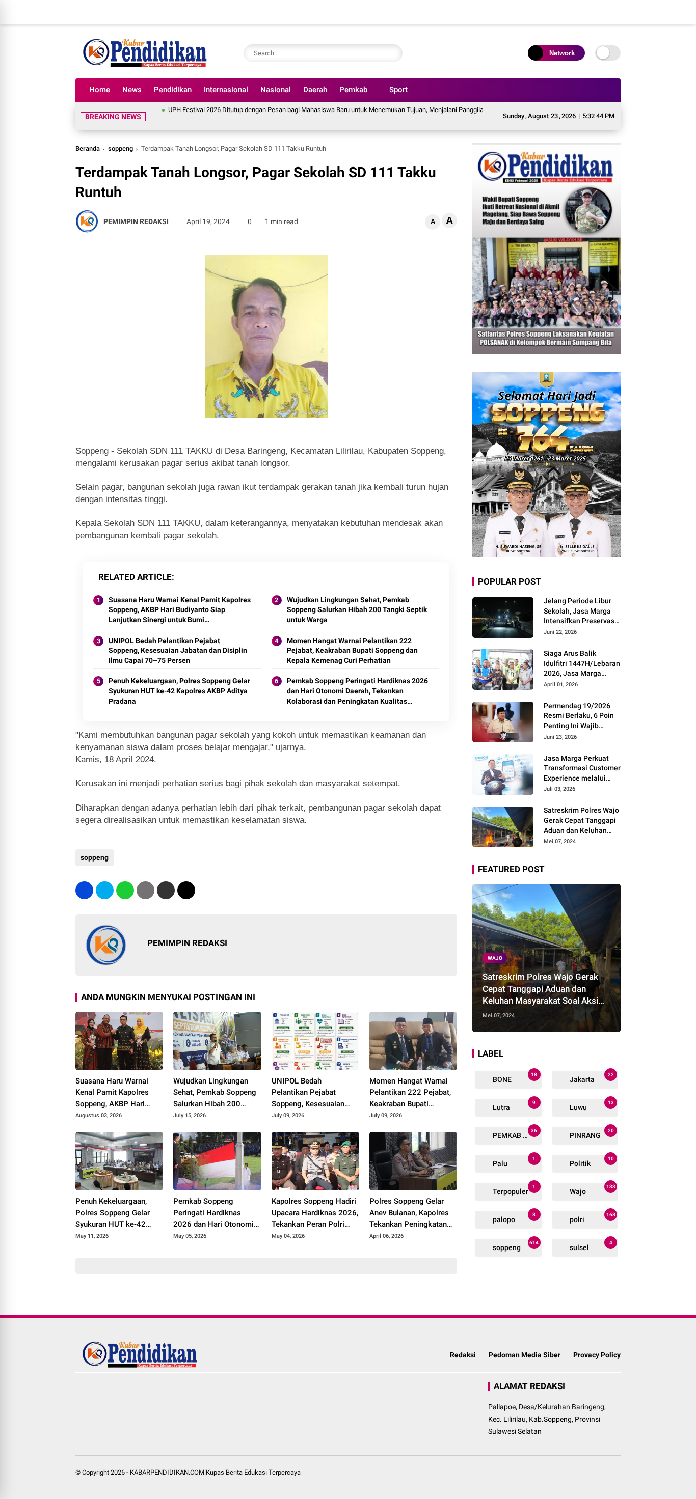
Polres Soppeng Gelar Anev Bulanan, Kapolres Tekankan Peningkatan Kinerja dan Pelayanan (409, 1201)
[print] (145, 878)
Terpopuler (513, 1177)
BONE (514, 1065)
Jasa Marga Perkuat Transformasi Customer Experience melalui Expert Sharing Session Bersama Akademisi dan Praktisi (582, 756)
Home (99, 89)
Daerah (315, 89)
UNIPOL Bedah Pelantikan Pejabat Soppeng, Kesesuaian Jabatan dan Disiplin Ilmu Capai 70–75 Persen (178, 638)
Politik (591, 1149)
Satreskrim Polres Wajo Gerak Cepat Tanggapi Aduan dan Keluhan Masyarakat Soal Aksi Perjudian (581, 808)
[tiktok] (615, 12)
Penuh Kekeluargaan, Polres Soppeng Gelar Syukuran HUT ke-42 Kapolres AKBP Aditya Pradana (179, 678)
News (132, 89)
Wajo (495, 946)
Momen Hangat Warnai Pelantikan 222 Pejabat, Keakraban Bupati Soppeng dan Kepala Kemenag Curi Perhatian (352, 638)
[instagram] (584, 12)
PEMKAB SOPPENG (516, 1121)
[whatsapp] (125, 878)
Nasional (275, 89)
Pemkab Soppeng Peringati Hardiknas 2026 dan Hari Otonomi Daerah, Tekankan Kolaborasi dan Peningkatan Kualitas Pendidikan (357, 679)
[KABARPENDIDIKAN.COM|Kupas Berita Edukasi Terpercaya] (147, 65)
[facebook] (554, 12)
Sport (398, 89)
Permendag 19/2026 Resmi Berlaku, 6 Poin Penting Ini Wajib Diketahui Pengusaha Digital (579, 704)
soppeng (120, 136)
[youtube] (600, 12)
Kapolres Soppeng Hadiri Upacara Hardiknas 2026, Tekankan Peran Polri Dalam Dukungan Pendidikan (315, 1201)
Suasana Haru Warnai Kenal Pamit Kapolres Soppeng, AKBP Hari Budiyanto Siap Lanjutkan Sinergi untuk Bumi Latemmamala (180, 598)
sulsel (590, 1233)
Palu (513, 1149)
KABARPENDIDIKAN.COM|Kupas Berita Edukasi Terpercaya (215, 1460)
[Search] (392, 53)
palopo (513, 1205)
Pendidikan (173, 89)
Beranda (87, 136)
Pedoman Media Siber (524, 1343)
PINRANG (591, 1121)
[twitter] (569, 12)
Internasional (226, 89)
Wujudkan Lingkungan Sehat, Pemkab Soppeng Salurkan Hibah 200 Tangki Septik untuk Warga (357, 598)
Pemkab (353, 89)
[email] (166, 878)
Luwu (591, 1093)
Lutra (513, 1093)
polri (591, 1205)
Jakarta (591, 1065)
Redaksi (463, 1343)
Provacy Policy (597, 1343)
